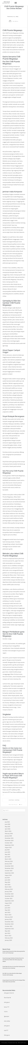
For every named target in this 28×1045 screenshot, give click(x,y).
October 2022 (8, 926)
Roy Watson (15, 21)
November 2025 (9, 840)
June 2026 (7, 824)
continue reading (14, 799)
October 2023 (8, 898)
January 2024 (8, 891)
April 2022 (7, 933)
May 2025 (7, 854)
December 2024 (9, 866)
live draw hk (7, 997)
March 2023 (8, 915)
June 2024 (7, 880)
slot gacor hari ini (9, 993)
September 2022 (9, 928)
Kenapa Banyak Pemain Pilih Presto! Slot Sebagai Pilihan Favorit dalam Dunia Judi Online (14, 981)
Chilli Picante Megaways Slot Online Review (14, 7)
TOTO (5, 1011)
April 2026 (7, 829)
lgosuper (6, 1016)
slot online (7, 1021)
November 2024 (9, 868)
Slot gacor (7, 1035)
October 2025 (8, 843)
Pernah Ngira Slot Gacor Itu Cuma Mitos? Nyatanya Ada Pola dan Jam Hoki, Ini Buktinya (14, 967)
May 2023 (7, 910)
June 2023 (7, 908)
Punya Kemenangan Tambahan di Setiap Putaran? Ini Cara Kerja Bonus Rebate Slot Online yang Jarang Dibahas (13, 960)
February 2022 (9, 938)
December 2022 (9, 921)
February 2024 (9, 889)
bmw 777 (6, 1007)
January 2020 (8, 940)
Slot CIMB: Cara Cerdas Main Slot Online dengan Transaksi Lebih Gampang (12, 974)
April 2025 (7, 857)
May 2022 (7, 931)
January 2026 (8, 836)
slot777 (6, 1030)
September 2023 (9, 901)
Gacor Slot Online (13, 804)
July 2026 (7, 822)
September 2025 (9, 845)
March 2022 (8, 935)
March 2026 (8, 831)
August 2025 (8, 847)
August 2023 (8, 903)
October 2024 (8, 870)
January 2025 (8, 864)
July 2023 (7, 905)
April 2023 (7, 912)
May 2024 (7, 882)
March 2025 (8, 859)
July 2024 (7, 877)
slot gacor (7, 1002)
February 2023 (9, 917)
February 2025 (9, 861)
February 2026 (9, 833)
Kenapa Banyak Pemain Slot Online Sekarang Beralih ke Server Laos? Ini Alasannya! (14, 952)
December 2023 (9, 894)
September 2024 (9, 873)
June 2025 (7, 852)
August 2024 (8, 875)
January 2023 (8, 919)
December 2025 (9, 838)
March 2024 (8, 887)
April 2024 (7, 884)
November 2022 (9, 924)
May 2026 (7, 826)
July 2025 (7, 850)
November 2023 (9, 896)
